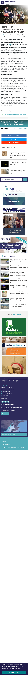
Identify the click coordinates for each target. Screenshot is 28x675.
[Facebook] (2, 401)
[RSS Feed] (8, 401)
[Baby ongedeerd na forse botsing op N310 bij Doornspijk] (4, 261)
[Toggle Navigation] (25, 3)
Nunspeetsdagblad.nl (11, 1)
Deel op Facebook (15, 135)
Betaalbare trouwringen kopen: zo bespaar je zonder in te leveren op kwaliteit (19, 293)
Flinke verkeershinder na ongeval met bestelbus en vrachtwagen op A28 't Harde (19, 267)
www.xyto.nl (6, 395)
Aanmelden (5, 414)
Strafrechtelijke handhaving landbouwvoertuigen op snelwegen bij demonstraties (17, 274)
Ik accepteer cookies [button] (14, 672)
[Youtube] (5, 401)
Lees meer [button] (17, 668)
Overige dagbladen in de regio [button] (9, 434)
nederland (4, 111)
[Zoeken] (25, 179)
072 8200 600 (6, 391)
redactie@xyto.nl (7, 393)
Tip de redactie (15, 142)
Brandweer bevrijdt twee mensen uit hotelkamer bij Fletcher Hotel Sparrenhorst (18, 280)
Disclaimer (4, 441)
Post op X (15, 139)
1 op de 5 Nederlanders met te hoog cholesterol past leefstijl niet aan (17, 171)
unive (12, 111)
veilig (9, 111)
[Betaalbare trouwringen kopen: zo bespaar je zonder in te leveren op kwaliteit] (4, 294)
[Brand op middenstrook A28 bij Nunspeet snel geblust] (4, 307)
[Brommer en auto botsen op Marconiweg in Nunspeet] (4, 300)
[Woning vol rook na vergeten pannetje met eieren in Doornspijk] (4, 287)
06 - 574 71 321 (20, 128)
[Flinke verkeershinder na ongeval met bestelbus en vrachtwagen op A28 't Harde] (4, 268)
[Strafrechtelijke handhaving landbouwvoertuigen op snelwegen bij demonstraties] (4, 274)
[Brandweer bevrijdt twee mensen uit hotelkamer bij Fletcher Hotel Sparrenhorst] (4, 281)
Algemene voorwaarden (7, 439)
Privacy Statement (6, 444)
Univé (10, 44)
